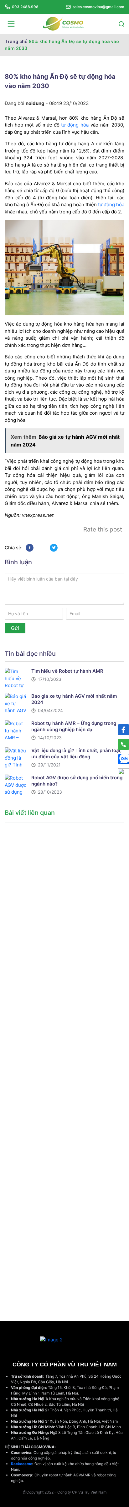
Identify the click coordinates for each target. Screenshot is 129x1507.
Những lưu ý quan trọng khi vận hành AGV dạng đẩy (33, 890)
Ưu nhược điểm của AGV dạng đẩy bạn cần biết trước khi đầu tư (32, 985)
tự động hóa (75, 125)
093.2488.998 (25, 6)
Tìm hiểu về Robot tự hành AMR (67, 671)
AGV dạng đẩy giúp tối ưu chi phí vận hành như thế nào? (32, 1081)
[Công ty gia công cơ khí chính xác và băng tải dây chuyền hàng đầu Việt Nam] (63, 23)
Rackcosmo (21, 1463)
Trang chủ (16, 41)
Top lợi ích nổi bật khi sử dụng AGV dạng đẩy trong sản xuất (32, 1177)
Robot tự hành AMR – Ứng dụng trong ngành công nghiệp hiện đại (73, 726)
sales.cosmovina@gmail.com (98, 6)
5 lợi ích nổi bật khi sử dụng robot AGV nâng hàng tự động (31, 1272)
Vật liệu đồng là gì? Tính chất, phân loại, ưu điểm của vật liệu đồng (76, 753)
